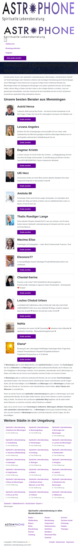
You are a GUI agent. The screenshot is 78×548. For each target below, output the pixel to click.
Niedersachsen (50, 526)
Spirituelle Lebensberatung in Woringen (38, 461)
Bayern (39, 503)
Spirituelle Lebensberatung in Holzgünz (62, 461)
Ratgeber (9, 53)
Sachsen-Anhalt (66, 520)
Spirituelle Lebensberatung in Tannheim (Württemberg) (15, 451)
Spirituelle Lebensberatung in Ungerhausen (15, 471)
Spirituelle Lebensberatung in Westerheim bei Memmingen (62, 482)
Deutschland (30, 503)
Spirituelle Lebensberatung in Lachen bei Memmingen (62, 441)
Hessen (47, 517)
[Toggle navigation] (4, 24)
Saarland (48, 537)
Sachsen (64, 517)
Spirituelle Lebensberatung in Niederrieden (62, 451)
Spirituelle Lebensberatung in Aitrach (38, 471)
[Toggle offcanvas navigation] (5, 40)
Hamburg (31, 535)
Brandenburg (33, 529)
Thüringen (64, 529)
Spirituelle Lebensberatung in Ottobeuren (62, 493)
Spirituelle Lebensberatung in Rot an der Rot (15, 493)
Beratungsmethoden (13, 48)
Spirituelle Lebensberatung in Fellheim (38, 493)
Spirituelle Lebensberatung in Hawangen (15, 461)
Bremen (31, 532)
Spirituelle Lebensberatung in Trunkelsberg (15, 441)
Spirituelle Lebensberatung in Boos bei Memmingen (15, 480)
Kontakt (52, 542)
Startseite (7, 503)
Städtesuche (10, 44)
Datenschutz (60, 542)
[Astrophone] (38, 11)
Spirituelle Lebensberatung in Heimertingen (38, 441)
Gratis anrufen (25, 119)
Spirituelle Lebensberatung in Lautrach (62, 471)
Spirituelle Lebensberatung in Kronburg (38, 451)
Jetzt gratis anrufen (14, 58)
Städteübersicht (18, 503)
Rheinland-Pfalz (50, 535)
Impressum (70, 542)
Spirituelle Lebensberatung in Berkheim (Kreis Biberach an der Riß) (38, 482)
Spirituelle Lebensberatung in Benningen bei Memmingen (62, 430)
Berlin (30, 526)
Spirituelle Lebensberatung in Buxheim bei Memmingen (16, 428)
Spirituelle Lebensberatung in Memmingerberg (38, 428)
